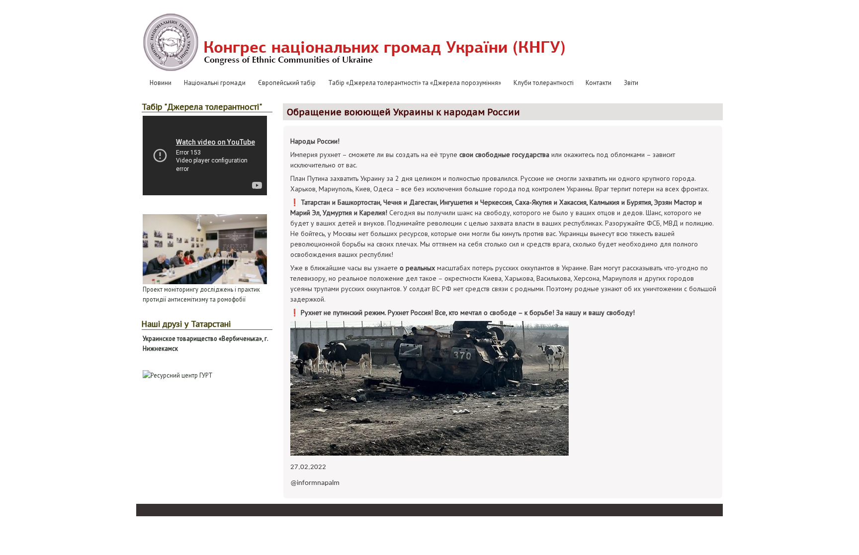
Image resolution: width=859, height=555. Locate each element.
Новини (161, 83)
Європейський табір (287, 83)
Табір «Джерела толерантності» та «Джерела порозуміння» (414, 83)
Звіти (631, 83)
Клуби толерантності (544, 83)
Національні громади (215, 83)
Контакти (598, 83)
